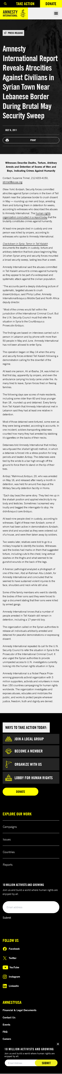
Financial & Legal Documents (19, 1010)
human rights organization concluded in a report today (26, 215)
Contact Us (9, 1017)
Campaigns (10, 826)
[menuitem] (5, 3)
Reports (8, 864)
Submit (7, 917)
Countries (9, 852)
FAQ (5, 1031)
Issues (7, 839)
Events (6, 1024)
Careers (7, 1038)
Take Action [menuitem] (25, 3)
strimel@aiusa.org (12, 182)
